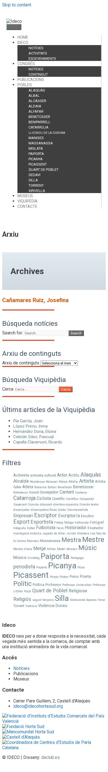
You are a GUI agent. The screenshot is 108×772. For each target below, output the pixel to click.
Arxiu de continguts (20, 363)
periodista (24, 566)
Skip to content (16, 5)
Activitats (38, 53)
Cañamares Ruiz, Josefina (35, 300)
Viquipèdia (27, 201)
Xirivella (37, 191)
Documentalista (77, 510)
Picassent (38, 164)
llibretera (83, 533)
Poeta (85, 576)
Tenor (101, 600)
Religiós (22, 599)
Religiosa (78, 590)
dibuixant (46, 504)
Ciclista (44, 498)
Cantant (67, 492)
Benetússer (39, 117)
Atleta (27, 486)
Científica (72, 499)
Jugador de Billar (53, 533)
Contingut (38, 74)
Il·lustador (95, 528)
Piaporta (41, 567)
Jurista (71, 533)
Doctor (62, 510)
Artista (86, 481)
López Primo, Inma (30, 426)
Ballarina (40, 487)
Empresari (23, 515)
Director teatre (89, 504)
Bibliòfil (34, 492)
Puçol (27, 591)
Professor (53, 585)
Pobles (24, 85)
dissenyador (21, 510)
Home (22, 37)
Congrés (26, 63)
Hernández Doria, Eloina (34, 431)
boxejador (49, 492)
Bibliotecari (20, 492)
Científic (58, 499)
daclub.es (50, 757)
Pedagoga (77, 558)
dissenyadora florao (44, 510)
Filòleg (58, 522)
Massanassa (41, 143)
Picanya (36, 159)
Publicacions (30, 79)
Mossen (71, 549)
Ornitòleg (33, 558)
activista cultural (43, 475)
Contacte (27, 206)
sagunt (37, 600)
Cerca (7, 389)
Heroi (60, 528)
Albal (34, 95)
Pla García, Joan (28, 420)
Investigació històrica (27, 533)
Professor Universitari (77, 585)
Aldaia (35, 106)
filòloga (69, 522)
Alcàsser (37, 101)
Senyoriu (48, 600)
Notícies (36, 48)
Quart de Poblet (43, 169)
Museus (25, 196)
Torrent (36, 185)
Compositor (86, 499)
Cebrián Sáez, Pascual (33, 436)
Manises (36, 138)
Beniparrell (39, 122)
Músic (87, 548)
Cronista (33, 504)
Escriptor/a (69, 515)
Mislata (36, 148)
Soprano (91, 600)
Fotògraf (97, 522)
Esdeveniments (42, 58)
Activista (21, 475)
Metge (39, 548)
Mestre (93, 540)
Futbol (31, 528)
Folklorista (82, 522)
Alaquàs (37, 90)
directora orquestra (65, 504)
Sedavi (34, 175)
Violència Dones (52, 605)
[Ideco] (14, 21)
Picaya (54, 577)
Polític (22, 584)
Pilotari (64, 577)
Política (38, 585)
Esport (21, 522)
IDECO (22, 42)
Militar (51, 549)
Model (61, 549)
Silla (33, 180)
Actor (62, 475)
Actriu (73, 475)
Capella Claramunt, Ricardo (37, 442)
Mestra (71, 539)
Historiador (75, 527)
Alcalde (21, 481)
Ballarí (52, 487)
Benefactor (65, 487)
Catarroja (38, 127)
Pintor (74, 576)
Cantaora (81, 492)
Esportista (42, 522)
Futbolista (45, 527)
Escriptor (45, 515)
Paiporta (36, 154)
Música (19, 557)
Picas (81, 567)
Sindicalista (77, 600)
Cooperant (20, 504)
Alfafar (36, 111)
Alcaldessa (37, 482)
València (31, 606)
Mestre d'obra (22, 549)
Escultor (87, 516)
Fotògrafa (19, 528)
